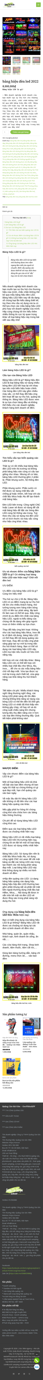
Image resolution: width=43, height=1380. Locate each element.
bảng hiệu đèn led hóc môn (28, 197)
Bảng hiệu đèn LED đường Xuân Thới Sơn (21, 183)
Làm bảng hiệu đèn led (27, 191)
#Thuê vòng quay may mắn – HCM (15, 1323)
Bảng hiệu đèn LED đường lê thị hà (14, 151)
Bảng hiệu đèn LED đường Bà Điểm (18, 143)
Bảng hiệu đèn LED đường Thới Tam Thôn (17, 175)
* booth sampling (9, 1286)
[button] (37, 21)
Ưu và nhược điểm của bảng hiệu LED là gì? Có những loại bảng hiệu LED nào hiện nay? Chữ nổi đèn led (22, 238)
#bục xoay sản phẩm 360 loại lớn (14, 1320)
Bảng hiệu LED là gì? (12, 222)
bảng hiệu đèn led (16, 141)
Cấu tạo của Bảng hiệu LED (15, 227)
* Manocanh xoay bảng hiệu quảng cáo (17, 1294)
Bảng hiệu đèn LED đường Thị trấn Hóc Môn (21, 173)
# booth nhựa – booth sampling (14, 1315)
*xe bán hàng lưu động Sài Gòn (14, 1296)
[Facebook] (13, 1374)
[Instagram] (24, 1374)
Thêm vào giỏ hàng (20, 132)
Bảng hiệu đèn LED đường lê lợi (24, 149)
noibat (5, 194)
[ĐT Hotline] (37, 1360)
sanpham (11, 194)
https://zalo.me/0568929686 (20, 1273)
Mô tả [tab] (5, 207)
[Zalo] (37, 1367)
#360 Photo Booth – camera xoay (15, 1317)
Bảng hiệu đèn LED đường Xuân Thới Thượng (18, 186)
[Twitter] (19, 1374)
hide (28, 218)
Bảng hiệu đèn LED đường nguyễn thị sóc (21, 159)
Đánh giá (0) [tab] (7, 211)
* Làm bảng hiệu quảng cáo (12, 1291)
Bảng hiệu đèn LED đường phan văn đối (16, 162)
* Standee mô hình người (11, 1288)
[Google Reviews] (29, 1374)
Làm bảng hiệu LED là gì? (14, 225)
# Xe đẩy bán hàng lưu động (13, 1309)
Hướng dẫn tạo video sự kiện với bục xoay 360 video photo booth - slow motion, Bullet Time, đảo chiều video (20, 1333)
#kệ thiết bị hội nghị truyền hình (14, 1312)
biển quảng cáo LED (11, 191)
